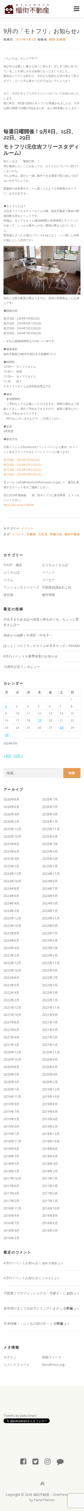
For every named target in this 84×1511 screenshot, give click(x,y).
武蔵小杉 (56, 534)
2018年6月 (50, 1156)
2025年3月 (50, 858)
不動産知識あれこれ (56, 587)
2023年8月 (11, 933)
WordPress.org (53, 1364)
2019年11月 (12, 1096)
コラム (8, 580)
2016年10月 (51, 1208)
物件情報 (48, 594)
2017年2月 (11, 1201)
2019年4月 (50, 1119)
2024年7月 (50, 888)
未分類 (8, 594)
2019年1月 (11, 1133)
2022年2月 (11, 1000)
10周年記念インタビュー (22, 666)
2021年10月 (12, 1014)
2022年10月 (12, 970)
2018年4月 (50, 1163)
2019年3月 (11, 1126)
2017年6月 (11, 1186)
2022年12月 (12, 963)
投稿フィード (52, 1357)
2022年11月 (51, 963)
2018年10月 (51, 1141)
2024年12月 (12, 873)
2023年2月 (11, 955)
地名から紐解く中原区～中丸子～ (28, 635)
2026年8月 (11, 799)
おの (69, 1293)
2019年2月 (50, 1126)
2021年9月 (50, 1014)
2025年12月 (12, 829)
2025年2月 (11, 866)
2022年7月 (50, 977)
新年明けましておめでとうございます (31, 1308)
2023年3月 (50, 948)
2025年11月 (51, 829)
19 (40, 720)
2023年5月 (50, 940)
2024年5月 (50, 896)
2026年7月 (50, 799)
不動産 (31, 534)
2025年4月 (11, 858)
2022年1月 (50, 1000)
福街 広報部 (57, 39)
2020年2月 (50, 1082)
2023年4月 (11, 948)
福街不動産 (72, 534)
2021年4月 (11, 1037)
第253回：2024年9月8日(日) (23, 460)
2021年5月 (50, 1029)
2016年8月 (50, 1215)
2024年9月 (50, 881)
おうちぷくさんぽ (55, 565)
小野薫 (68, 1308)
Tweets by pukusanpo (20, 1415)
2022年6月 (11, 985)
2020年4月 (50, 1074)
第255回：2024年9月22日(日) (22, 470)
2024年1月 (50, 910)
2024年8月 (11, 888)
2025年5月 (50, 851)
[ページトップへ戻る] (42, 1483)
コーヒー (48, 580)
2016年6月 (50, 1223)
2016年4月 (11, 1230)
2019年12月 (51, 1089)
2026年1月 (50, 821)
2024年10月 (12, 881)
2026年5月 (50, 806)
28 (61, 727)
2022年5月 (50, 985)
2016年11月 (12, 1208)
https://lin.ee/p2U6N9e (19, 505)
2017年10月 (12, 1178)
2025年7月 (50, 844)
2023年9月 (50, 925)
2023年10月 (12, 925)
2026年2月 (11, 821)
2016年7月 (11, 1223)
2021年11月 (51, 1007)
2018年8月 (50, 1148)
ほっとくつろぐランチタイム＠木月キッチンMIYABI (42, 645)
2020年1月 (11, 1089)
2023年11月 (51, 918)
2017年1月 (50, 1201)
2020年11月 (51, 1052)
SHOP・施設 (13, 565)
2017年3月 (50, 1193)
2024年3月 (50, 903)
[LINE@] (60, 1461)
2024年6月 (11, 896)
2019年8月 (50, 1104)
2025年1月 (50, 866)
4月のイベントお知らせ (21, 1263)
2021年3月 (50, 1037)
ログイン (10, 1357)
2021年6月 (11, 1029)
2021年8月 (11, 1022)
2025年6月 (11, 851)
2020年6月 (50, 1067)
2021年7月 (50, 1022)
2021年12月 (12, 1007)
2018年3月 (11, 1171)
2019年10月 (51, 1096)
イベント (27, 528)
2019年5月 (11, 1119)
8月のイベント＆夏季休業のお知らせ (31, 656)
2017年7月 (50, 1178)
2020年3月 (11, 1082)
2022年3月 (50, 992)
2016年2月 (11, 1238)
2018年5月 (11, 1163)
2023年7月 (50, 933)
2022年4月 (11, 992)
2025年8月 (11, 844)
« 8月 (7, 756)
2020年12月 (12, 1052)
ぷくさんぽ (12, 572)
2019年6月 (50, 1111)
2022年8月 (11, 977)
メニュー (76, 9)
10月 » (18, 756)
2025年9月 (50, 836)
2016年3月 (50, 1230)
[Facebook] (23, 1461)
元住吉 (43, 534)
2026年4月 (11, 814)
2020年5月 (11, 1074)
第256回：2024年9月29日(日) (22, 474)
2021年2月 (11, 1044)
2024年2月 (11, 910)
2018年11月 (12, 1141)
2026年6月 (11, 806)
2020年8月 (11, 1067)
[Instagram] (48, 1461)
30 (7, 734)
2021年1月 (50, 1044)
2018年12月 (51, 1133)
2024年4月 (11, 903)
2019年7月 (11, 1111)
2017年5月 (50, 1186)
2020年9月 (50, 1059)
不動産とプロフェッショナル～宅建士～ (33, 1293)
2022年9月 (50, 970)
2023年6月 (11, 940)
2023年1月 (50, 955)
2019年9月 (11, 1104)
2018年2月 (50, 1171)
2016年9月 (11, 1215)
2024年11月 (51, 873)
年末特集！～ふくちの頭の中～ (26, 1323)
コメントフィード (17, 1364)
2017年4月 (11, 1193)
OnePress (60, 1494)
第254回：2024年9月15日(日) (22, 465)
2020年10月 (12, 1059)
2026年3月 (50, 814)
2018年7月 (11, 1156)
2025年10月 (12, 836)
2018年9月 (11, 1148)
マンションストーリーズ (21, 587)
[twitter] (35, 1461)
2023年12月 (12, 918)
